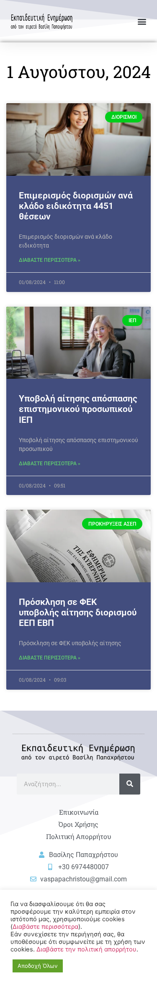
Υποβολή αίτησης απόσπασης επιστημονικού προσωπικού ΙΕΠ (78, 409)
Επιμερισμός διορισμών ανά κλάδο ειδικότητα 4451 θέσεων (76, 205)
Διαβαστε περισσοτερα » (49, 260)
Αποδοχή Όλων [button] (38, 965)
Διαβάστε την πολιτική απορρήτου (86, 949)
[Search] (129, 784)
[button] (142, 21)
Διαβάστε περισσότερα (45, 926)
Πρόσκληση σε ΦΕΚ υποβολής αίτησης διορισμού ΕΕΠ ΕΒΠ (77, 612)
